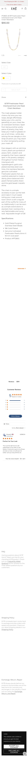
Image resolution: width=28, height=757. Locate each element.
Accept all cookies (14, 746)
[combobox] (18, 428)
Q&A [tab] (17, 382)
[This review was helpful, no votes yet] (20, 459)
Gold (7, 78)
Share (4, 97)
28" (4, 67)
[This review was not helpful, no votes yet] (23, 459)
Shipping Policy (7, 629)
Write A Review (15, 416)
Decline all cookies (14, 751)
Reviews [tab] (11, 382)
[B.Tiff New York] (14, 8)
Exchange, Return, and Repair (12, 692)
